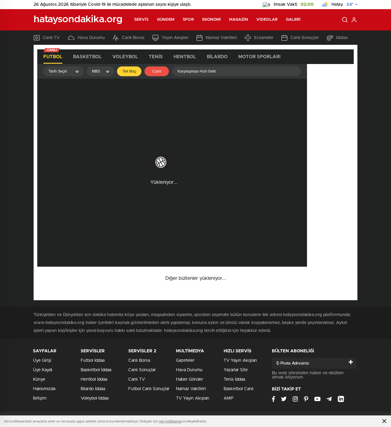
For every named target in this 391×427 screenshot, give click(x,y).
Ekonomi (211, 20)
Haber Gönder (189, 379)
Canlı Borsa (133, 38)
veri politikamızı (170, 421)
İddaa (342, 38)
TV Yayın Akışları (192, 398)
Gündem (166, 20)
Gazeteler (185, 360)
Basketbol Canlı (239, 389)
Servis (141, 20)
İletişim (39, 398)
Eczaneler (263, 38)
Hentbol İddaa (94, 379)
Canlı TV (51, 38)
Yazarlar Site (236, 370)
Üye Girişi (42, 360)
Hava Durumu (91, 38)
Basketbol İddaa (96, 370)
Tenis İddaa (234, 379)
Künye (39, 379)
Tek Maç (129, 71)
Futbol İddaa (92, 360)
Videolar (267, 20)
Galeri (293, 20)
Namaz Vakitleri (221, 38)
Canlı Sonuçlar (305, 38)
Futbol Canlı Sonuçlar (149, 389)
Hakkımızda (44, 389)
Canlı (156, 71)
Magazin (238, 20)
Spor (188, 20)
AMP (228, 398)
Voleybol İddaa (94, 398)
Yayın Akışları (175, 38)
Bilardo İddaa (93, 389)
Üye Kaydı (42, 370)
